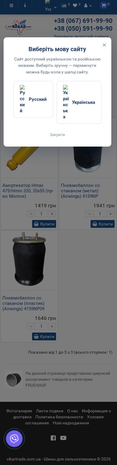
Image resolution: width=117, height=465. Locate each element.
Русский (38, 99)
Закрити (57, 134)
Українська (83, 102)
